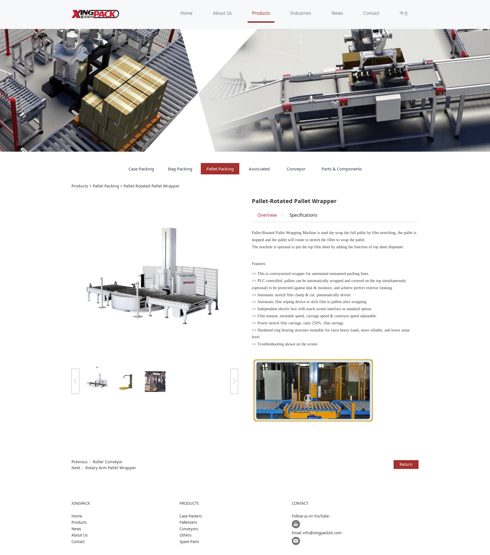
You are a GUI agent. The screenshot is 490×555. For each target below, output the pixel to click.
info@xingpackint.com (322, 532)
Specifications (303, 215)
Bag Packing (180, 169)
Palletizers (188, 522)
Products (261, 13)
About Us (222, 13)
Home (186, 13)
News (337, 13)
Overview (267, 215)
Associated (259, 169)
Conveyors (188, 528)
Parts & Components (342, 169)
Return (406, 464)
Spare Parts (189, 541)
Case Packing (141, 169)
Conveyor (296, 169)
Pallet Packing (220, 169)
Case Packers (190, 516)
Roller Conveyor (107, 461)
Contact (371, 13)
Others (185, 535)
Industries (300, 13)
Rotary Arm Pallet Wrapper (110, 467)
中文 (404, 13)
